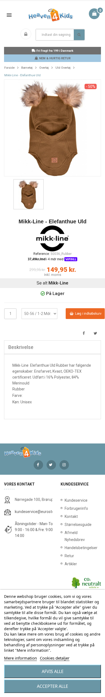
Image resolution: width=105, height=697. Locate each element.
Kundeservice (76, 500)
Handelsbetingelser (81, 548)
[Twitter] (51, 465)
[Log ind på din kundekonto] (26, 34)
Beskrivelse (20, 347)
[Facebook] (38, 465)
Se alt (52, 283)
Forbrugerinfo (76, 508)
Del (83, 333)
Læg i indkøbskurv (88, 313)
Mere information (20, 658)
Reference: (41, 254)
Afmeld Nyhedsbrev (75, 536)
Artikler (71, 564)
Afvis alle (53, 671)
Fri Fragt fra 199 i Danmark (54, 51)
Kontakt (71, 516)
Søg (79, 34)
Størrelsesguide (78, 524)
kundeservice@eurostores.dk (39, 511)
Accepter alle (52, 686)
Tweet (95, 333)
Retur (69, 556)
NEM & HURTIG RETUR (54, 58)
